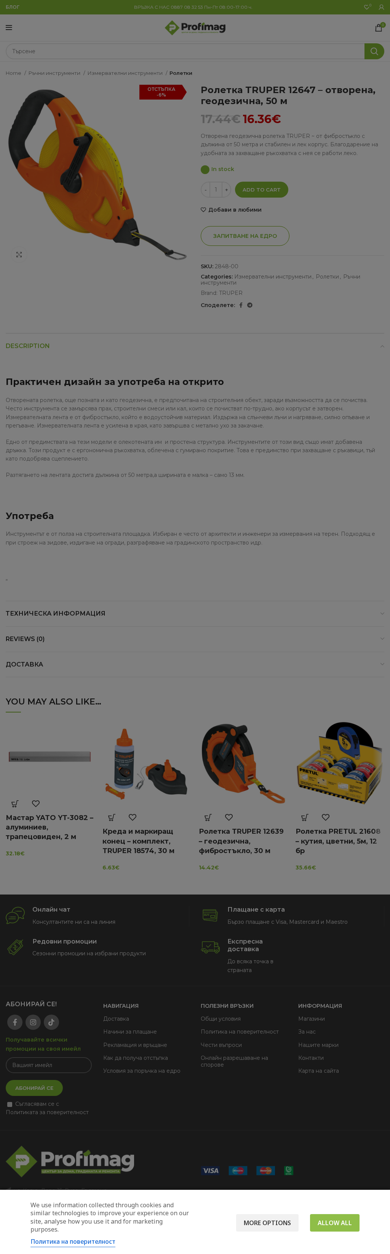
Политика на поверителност (72, 1241)
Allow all (335, 1223)
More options (267, 1223)
